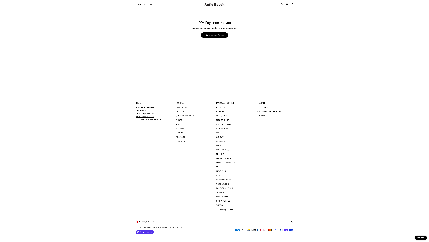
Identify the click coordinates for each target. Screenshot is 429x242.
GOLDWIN (220, 137)
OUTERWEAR (181, 111)
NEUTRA (219, 175)
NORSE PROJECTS (223, 179)
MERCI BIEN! (221, 171)
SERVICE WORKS (223, 197)
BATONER (220, 111)
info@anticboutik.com (145, 116)
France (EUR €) (145, 221)
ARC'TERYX (220, 107)
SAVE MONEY (181, 141)
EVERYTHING (181, 107)
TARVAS (219, 205)
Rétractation (420, 237)
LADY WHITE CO (222, 150)
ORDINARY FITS (222, 184)
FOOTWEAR (181, 133)
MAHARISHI (221, 154)
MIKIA (218, 167)
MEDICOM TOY (262, 107)
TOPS (178, 124)
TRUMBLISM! (261, 116)
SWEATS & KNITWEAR (185, 116)
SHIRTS (179, 120)
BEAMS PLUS (221, 116)
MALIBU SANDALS (223, 158)
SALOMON (220, 192)
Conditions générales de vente (148, 119)
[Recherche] (281, 4)
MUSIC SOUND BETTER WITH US (269, 111)
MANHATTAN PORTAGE (225, 162)
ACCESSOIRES (181, 137)
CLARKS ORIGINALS (224, 124)
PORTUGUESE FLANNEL (225, 188)
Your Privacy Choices (224, 209)
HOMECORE (221, 141)
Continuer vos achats (214, 35)
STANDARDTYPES (223, 201)
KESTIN (219, 145)
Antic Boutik (147, 227)
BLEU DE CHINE (222, 120)
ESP (217, 133)
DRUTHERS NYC (222, 128)
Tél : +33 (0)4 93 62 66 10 (146, 113)
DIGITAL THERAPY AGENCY (172, 227)
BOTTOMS (180, 128)
